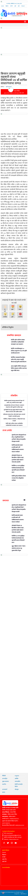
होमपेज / (2, 87)
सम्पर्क (11, 6)
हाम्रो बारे (18, 6)
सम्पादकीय (17, 781)
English (17, 776)
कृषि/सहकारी (8, 87)
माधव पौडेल (17, 91)
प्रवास (3, 792)
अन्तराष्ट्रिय (4, 778)
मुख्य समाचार (5, 781)
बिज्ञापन (7, 6)
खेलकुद (17, 789)
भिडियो (4, 776)
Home (2, 6)
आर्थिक (16, 778)
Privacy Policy (23, 6)
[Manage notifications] (3, 893)
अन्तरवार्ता (4, 789)
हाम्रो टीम (15, 6)
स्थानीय (4, 784)
